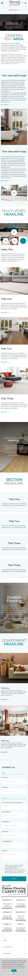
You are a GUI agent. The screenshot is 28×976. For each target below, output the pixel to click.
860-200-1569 (20, 929)
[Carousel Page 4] (17, 469)
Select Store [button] (13, 10)
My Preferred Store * (7, 841)
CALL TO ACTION (13, 455)
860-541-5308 (7, 906)
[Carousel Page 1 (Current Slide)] (11, 469)
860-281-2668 (20, 905)
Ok (14, 970)
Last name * (5, 787)
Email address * (6, 821)
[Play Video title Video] (6, 241)
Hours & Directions (7, 908)
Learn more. (20, 968)
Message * (4, 850)
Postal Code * (5, 831)
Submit (14, 878)
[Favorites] (22, 3)
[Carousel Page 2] (13, 469)
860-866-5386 (7, 929)
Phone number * (6, 811)
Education (6, 953)
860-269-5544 (20, 918)
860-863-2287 (7, 917)
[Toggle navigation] (2, 3)
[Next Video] (23, 241)
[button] (19, 3)
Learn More (4, 312)
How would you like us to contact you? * (12, 802)
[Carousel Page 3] (15, 469)
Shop (5, 940)
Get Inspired (7, 947)
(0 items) (25, 2)
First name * (5, 777)
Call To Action (4, 104)
